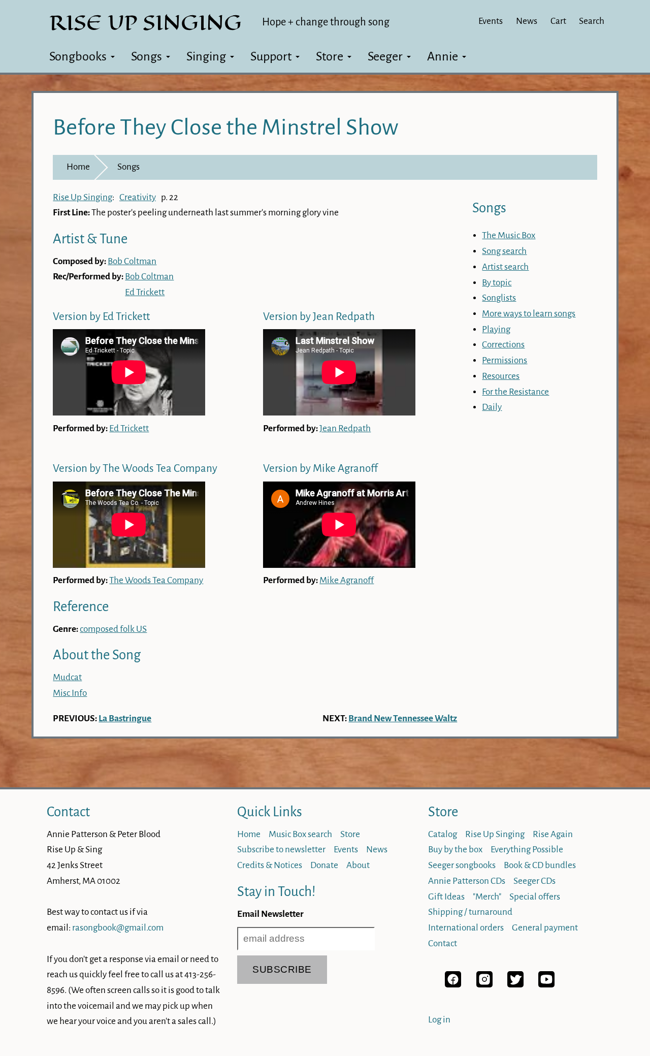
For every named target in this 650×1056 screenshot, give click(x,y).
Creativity (137, 197)
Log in (439, 1020)
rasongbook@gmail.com (118, 928)
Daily (492, 407)
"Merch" (487, 897)
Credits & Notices (269, 865)
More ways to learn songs (528, 313)
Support (270, 56)
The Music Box (508, 235)
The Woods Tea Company (156, 580)
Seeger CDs (534, 881)
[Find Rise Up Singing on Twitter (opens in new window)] (515, 984)
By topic (496, 282)
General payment (545, 928)
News (526, 21)
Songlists (499, 298)
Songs (146, 56)
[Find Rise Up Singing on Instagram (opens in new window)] (484, 984)
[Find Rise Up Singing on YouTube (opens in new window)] (546, 984)
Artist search (505, 267)
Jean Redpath (345, 428)
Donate (324, 865)
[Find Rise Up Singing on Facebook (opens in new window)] (453, 984)
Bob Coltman (132, 261)
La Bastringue (125, 718)
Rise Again (553, 834)
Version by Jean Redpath (319, 317)
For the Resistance (515, 392)
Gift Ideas (446, 897)
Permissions (504, 360)
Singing (206, 56)
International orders (466, 928)
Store (329, 56)
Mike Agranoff (346, 580)
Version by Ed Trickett (101, 317)
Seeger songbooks (462, 865)
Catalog (442, 834)
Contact (68, 812)
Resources (500, 376)
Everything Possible (527, 849)
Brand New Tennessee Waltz (402, 718)
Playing (496, 329)
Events (490, 21)
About (358, 865)
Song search (504, 251)
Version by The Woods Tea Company (135, 468)
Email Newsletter (270, 914)
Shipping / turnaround (470, 912)
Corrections (503, 344)
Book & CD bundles (540, 865)
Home (78, 167)
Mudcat (67, 677)
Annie (442, 56)
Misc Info (70, 693)
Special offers (534, 897)
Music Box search (300, 834)
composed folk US (113, 629)
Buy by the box (455, 849)
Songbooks (78, 56)
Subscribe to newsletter (281, 849)
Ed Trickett (145, 292)
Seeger (385, 56)
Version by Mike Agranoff (320, 468)
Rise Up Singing (82, 197)
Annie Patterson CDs (466, 881)
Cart (558, 21)
